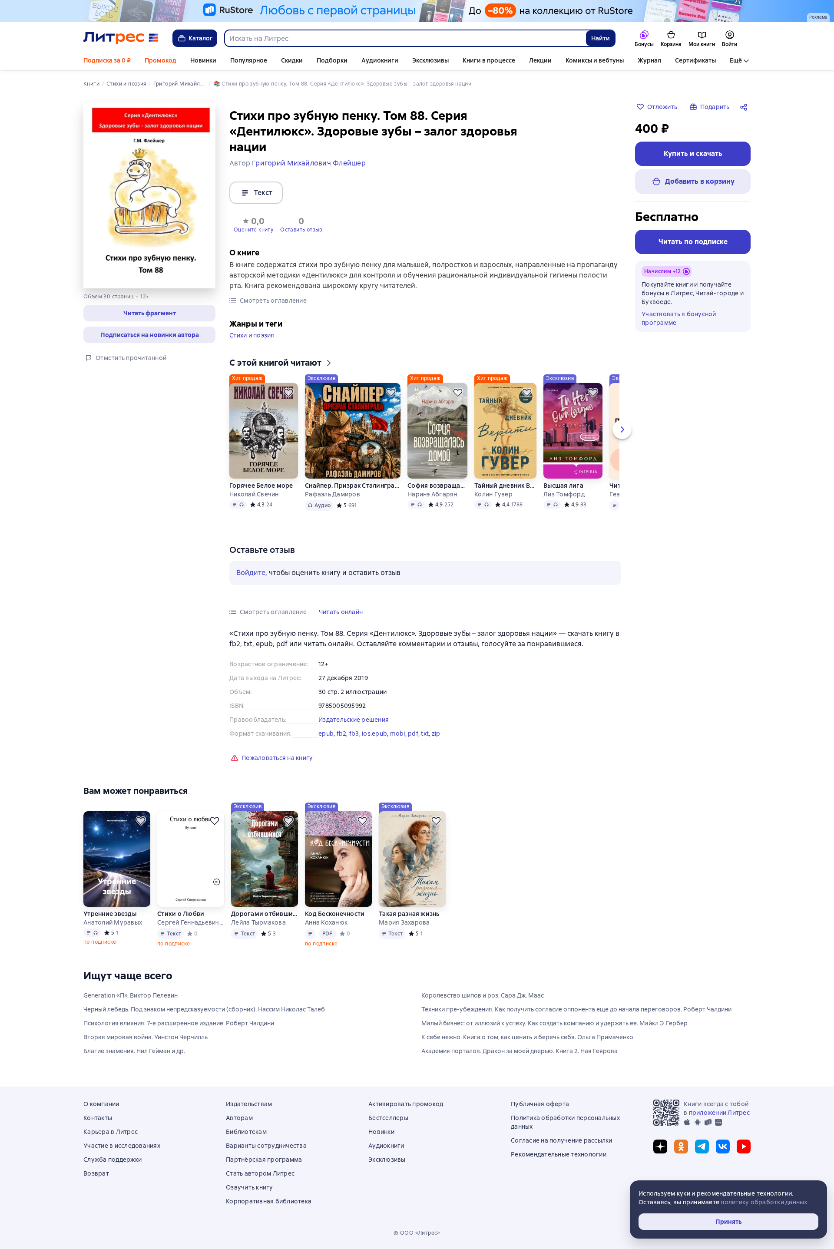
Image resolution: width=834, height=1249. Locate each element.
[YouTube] (744, 1146)
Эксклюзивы (430, 60)
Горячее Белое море (261, 485)
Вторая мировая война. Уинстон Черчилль (145, 1037)
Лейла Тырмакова (258, 922)
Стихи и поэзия (252, 335)
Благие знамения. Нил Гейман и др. (134, 1051)
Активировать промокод (405, 1104)
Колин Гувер (493, 494)
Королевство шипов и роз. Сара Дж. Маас (482, 995)
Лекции (540, 60)
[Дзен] (660, 1146)
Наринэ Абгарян (432, 494)
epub (326, 733)
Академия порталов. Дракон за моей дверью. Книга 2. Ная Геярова (519, 1051)
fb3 (354, 733)
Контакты (97, 1118)
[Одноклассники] (681, 1146)
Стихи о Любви (180, 914)
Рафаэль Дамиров (332, 494)
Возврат (96, 1173)
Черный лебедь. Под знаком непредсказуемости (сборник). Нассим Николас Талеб (204, 1009)
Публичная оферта (540, 1104)
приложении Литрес (719, 1113)
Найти (600, 38)
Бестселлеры (388, 1118)
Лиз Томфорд (564, 494)
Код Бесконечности (334, 914)
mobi (397, 733)
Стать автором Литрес (260, 1173)
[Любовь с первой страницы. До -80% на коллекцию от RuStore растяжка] (417, 11)
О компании (101, 1104)
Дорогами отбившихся (264, 914)
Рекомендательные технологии (558, 1154)
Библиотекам (246, 1132)
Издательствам (249, 1104)
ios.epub (374, 733)
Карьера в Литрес (110, 1132)
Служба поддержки (112, 1159)
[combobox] (405, 38)
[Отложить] (288, 393)
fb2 (342, 733)
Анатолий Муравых (112, 922)
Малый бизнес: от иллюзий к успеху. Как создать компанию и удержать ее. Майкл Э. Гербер (554, 1023)
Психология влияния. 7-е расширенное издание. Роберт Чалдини (178, 1023)
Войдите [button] (250, 572)
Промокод (160, 60)
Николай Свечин (254, 494)
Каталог (201, 38)
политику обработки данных (764, 1202)
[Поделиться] (745, 106)
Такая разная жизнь (409, 914)
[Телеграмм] (702, 1146)
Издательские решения (353, 720)
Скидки (292, 60)
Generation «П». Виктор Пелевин (130, 995)
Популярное (248, 60)
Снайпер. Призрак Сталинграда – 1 (352, 485)
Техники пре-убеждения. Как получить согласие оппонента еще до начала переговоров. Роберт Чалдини (576, 1009)
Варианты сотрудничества (266, 1146)
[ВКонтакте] (723, 1146)
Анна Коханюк (326, 922)
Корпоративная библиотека (268, 1201)
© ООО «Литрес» (417, 1233)
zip (436, 733)
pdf (413, 733)
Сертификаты (695, 60)
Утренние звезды (109, 914)
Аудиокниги (379, 60)
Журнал (649, 60)
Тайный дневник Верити (505, 485)
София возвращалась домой (437, 485)
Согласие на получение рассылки (561, 1140)
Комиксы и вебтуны (595, 60)
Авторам (239, 1118)
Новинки (203, 60)
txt (425, 733)
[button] (149, 313)
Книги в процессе (489, 60)
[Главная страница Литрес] (121, 38)
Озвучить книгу (249, 1187)
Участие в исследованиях (121, 1146)
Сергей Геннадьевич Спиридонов (190, 922)
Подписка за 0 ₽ (107, 60)
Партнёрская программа (264, 1159)
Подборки (332, 60)
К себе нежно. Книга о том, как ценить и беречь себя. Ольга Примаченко (527, 1037)
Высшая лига (563, 485)
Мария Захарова (404, 922)
